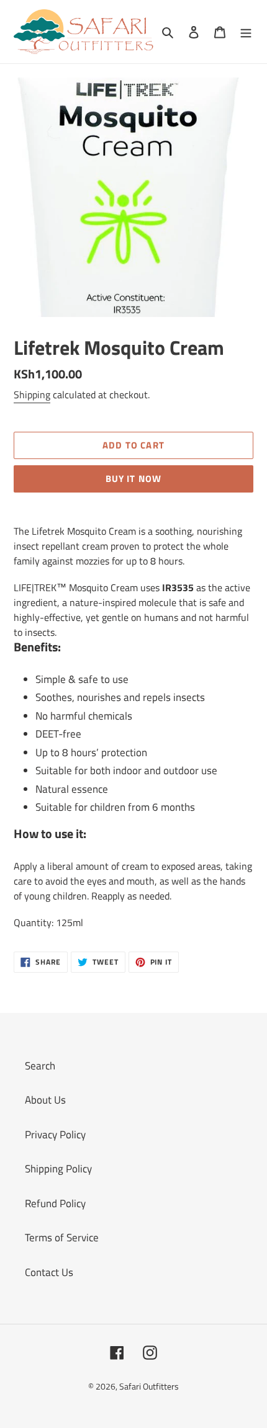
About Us (45, 1100)
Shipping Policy (58, 1169)
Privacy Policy (55, 1135)
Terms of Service (62, 1237)
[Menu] (246, 31)
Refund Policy (55, 1203)
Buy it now (134, 478)
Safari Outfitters (149, 1386)
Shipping (32, 394)
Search (40, 1066)
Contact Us (49, 1272)
